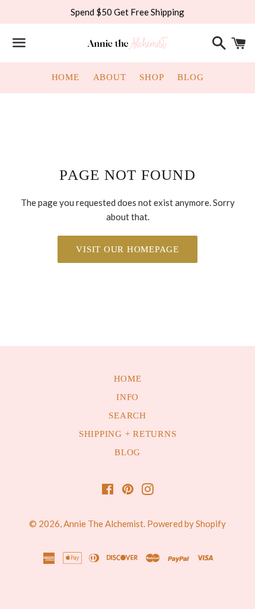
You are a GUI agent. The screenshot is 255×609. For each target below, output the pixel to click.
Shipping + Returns (128, 434)
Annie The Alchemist (103, 523)
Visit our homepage (127, 249)
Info (127, 397)
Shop (151, 77)
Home (65, 77)
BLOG (127, 452)
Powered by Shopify (186, 523)
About (109, 77)
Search (127, 415)
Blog (190, 77)
